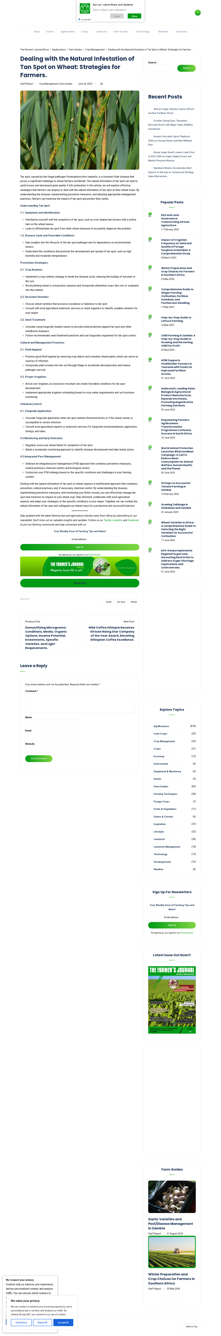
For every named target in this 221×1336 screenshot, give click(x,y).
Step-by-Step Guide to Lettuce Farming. (176, 319)
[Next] (174, 1296)
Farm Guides (121, 31)
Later (117, 16)
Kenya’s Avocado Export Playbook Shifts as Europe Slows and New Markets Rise (170, 140)
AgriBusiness (161, 726)
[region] (42, 1312)
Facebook (133, 520)
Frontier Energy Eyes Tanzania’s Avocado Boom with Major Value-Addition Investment (170, 124)
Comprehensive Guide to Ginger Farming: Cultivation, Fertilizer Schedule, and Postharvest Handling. (177, 296)
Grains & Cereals (163, 816)
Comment (31, 691)
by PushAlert (86, 19)
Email (28, 730)
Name (28, 717)
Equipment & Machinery (167, 771)
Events (50, 31)
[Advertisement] (172, 640)
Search (152, 62)
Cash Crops (160, 733)
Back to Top (191, 1326)
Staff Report (26, 83)
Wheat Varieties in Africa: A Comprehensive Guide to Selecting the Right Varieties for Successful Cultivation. (178, 529)
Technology (143, 31)
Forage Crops (161, 801)
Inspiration (160, 824)
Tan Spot (121, 602)
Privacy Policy (94, 555)
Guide (108, 602)
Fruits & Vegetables (165, 809)
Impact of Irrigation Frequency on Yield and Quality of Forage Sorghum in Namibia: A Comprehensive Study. (176, 246)
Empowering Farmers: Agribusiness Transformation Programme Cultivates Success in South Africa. (177, 426)
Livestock (101, 31)
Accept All (63, 1322)
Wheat (134, 602)
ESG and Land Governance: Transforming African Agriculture (175, 220)
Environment (161, 763)
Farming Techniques (165, 794)
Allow (134, 16)
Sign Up (80, 547)
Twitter (107, 520)
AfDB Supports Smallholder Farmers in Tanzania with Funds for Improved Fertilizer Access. (176, 367)
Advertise (182, 31)
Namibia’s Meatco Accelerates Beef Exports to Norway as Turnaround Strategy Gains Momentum (170, 172)
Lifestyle (159, 831)
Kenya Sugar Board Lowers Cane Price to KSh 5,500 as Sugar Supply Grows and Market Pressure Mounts (171, 156)
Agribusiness (68, 31)
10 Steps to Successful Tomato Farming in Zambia (175, 486)
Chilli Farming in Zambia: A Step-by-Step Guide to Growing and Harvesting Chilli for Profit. (178, 340)
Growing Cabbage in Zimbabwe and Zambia (176, 506)
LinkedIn (117, 520)
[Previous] (169, 1296)
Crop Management (49, 83)
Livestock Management (167, 846)
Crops (84, 31)
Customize (21, 1322)
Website (30, 743)
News (37, 31)
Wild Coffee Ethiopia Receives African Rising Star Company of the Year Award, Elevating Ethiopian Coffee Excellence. (111, 633)
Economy (159, 756)
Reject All (42, 1322)
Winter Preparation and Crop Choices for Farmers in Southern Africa (178, 271)
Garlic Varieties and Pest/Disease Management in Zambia (170, 1224)
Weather (163, 31)
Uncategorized (162, 861)
